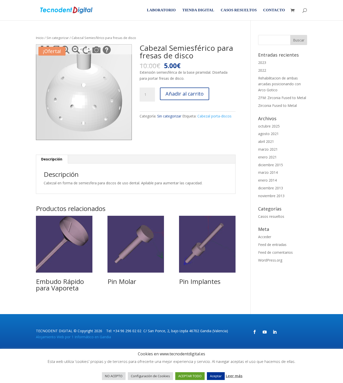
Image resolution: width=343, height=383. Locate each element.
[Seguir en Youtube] (265, 332)
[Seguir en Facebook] (255, 332)
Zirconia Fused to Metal (277, 105)
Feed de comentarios (275, 252)
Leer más (234, 375)
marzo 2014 (268, 172)
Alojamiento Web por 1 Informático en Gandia (73, 336)
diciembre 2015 (270, 164)
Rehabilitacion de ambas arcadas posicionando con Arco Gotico (279, 84)
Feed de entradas (272, 244)
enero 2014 (267, 180)
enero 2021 (267, 157)
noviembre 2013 (271, 195)
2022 (262, 70)
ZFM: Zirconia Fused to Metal (282, 97)
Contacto (274, 10)
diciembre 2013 (270, 188)
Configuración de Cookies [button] (150, 376)
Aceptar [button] (216, 376)
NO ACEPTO (114, 376)
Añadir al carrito (184, 93)
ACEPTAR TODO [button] (190, 376)
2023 (262, 62)
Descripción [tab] (51, 159)
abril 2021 (266, 141)
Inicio (40, 37)
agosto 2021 (268, 133)
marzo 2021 (268, 149)
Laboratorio (161, 10)
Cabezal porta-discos (214, 116)
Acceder (264, 236)
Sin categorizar (57, 37)
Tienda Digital (198, 10)
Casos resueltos (239, 10)
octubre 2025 (269, 126)
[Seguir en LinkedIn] (275, 332)
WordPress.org (270, 260)
